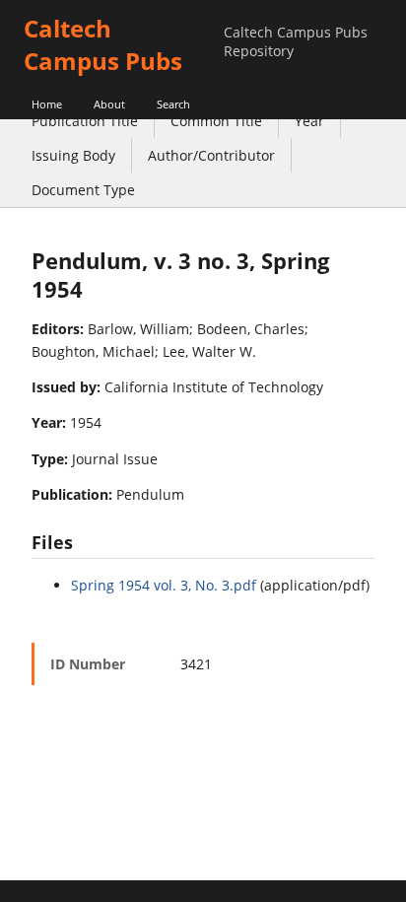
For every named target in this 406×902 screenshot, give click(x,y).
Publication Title (85, 120)
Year (309, 120)
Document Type (83, 189)
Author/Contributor (211, 155)
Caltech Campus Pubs (103, 44)
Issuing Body (73, 155)
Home (47, 104)
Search (173, 104)
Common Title (216, 120)
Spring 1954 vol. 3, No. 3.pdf (163, 585)
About (109, 104)
